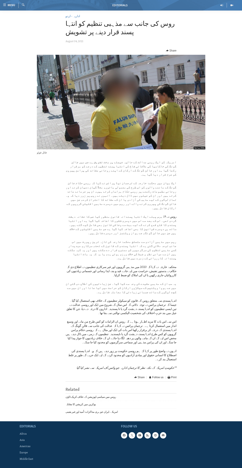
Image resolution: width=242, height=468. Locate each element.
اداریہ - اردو (73, 16)
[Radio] (222, 5)
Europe (24, 452)
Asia (22, 440)
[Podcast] (155, 435)
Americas (25, 446)
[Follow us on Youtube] (140, 435)
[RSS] (147, 435)
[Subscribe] (163, 435)
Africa (23, 434)
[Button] (171, 51)
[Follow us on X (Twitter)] (132, 435)
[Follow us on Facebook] (124, 435)
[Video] (232, 5)
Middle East (26, 459)
